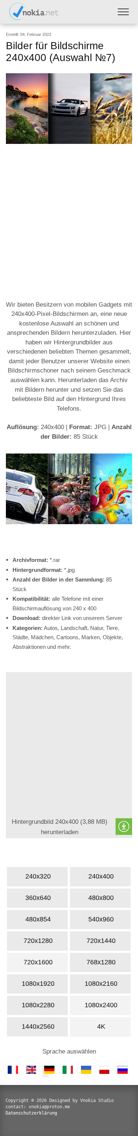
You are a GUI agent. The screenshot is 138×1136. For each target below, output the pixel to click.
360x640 (38, 897)
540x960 (101, 919)
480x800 (101, 897)
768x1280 (101, 962)
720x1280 (38, 940)
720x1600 (38, 962)
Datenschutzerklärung (31, 1113)
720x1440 (101, 940)
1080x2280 (38, 1005)
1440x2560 (38, 1026)
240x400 (101, 876)
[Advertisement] (69, 222)
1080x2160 (101, 983)
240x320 (38, 876)
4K (101, 1026)
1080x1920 (38, 983)
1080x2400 (101, 1005)
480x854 (38, 919)
